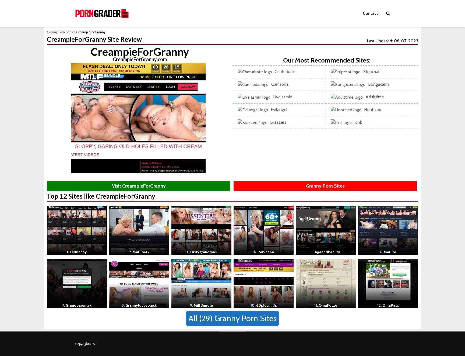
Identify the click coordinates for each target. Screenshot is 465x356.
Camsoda (279, 84)
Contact (370, 13)
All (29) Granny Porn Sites (232, 318)
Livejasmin (282, 96)
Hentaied (372, 109)
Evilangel (279, 109)
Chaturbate (285, 71)
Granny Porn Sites (60, 32)
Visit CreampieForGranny (139, 186)
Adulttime (374, 96)
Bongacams (378, 84)
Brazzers (278, 122)
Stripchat (371, 71)
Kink (358, 122)
